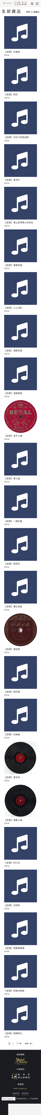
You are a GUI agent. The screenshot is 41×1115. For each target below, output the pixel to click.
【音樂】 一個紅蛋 (13, 521)
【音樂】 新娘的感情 (14, 990)
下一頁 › (19, 1043)
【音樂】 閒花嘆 (12, 691)
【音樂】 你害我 (12, 51)
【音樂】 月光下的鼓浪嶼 (16, 137)
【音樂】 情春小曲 (13, 820)
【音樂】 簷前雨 (12, 649)
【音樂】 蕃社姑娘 (13, 606)
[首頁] (20, 3)
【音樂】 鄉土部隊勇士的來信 (18, 222)
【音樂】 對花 (11, 94)
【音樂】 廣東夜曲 (13, 265)
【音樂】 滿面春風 (13, 393)
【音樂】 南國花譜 (13, 350)
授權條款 (15, 1093)
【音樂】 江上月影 (13, 307)
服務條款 (25, 1093)
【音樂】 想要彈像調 (14, 948)
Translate (34, 1098)
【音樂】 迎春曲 (12, 734)
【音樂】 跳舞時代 (13, 1033)
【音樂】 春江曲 (12, 478)
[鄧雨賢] (20, 1076)
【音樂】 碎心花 (12, 862)
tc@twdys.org (22, 1088)
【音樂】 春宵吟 (12, 180)
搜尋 (32, 3)
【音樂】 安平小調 (13, 435)
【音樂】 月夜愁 (12, 905)
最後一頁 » (29, 1043)
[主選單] (37, 3)
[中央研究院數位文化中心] (20, 1061)
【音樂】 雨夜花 (12, 563)
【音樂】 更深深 (12, 777)
